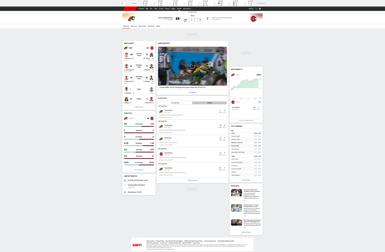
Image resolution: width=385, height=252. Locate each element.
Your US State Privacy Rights (174, 241)
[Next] (254, 3)
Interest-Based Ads (210, 241)
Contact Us (163, 243)
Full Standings (246, 180)
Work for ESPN (186, 243)
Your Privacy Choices (152, 243)
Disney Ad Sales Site (175, 243)
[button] (256, 9)
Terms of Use (150, 241)
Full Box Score (139, 107)
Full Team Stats (139, 170)
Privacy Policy (160, 241)
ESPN (130, 9)
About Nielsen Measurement (225, 241)
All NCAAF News (246, 232)
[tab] (175, 102)
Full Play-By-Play (192, 180)
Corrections (196, 243)
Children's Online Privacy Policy (193, 241)
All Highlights (192, 92)
